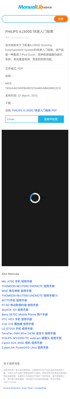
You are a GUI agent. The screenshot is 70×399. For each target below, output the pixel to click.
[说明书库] (35, 7)
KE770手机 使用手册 (14, 300)
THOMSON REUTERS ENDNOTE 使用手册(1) (30, 295)
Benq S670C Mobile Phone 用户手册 (25, 314)
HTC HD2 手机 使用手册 (17, 319)
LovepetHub (40, 388)
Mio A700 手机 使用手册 (17, 281)
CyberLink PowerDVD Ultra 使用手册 (25, 347)
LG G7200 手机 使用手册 (17, 328)
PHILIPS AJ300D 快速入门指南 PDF (34, 110)
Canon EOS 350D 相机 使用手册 (22, 342)
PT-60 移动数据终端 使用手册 (20, 305)
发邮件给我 (51, 119)
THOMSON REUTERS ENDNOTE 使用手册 (28, 286)
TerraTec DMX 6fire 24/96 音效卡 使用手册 (29, 333)
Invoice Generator (11, 388)
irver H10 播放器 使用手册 (18, 324)
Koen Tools (27, 388)
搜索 (61, 19)
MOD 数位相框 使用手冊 (17, 290)
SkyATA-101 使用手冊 (15, 309)
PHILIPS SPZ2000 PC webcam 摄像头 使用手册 (32, 338)
